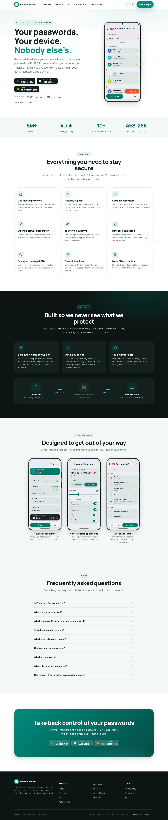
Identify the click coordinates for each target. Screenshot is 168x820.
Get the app (145, 4)
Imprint (128, 797)
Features (47, 4)
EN (127, 4)
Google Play (97, 784)
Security (59, 4)
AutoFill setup (80, 4)
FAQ (68, 4)
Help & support (97, 4)
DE (132, 4)
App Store (96, 788)
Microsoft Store (98, 793)
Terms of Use (130, 793)
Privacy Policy (130, 789)
